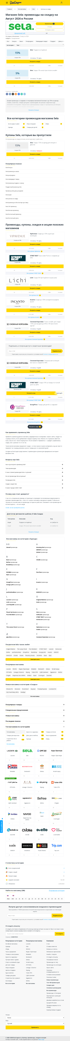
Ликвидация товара (41, 41)
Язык (7, 1020)
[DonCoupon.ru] (13, 2)
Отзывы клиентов (52, 946)
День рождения (62, 41)
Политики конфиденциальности (50, 354)
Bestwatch (29, 957)
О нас (48, 944)
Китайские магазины (11, 944)
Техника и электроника (12, 954)
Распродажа (29, 41)
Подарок (52, 41)
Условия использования (53, 974)
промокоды (11, 547)
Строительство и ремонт (13, 978)
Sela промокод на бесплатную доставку (17, 202)
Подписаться (57, 351)
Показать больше (33, 110)
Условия (60, 65)
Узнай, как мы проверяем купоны (15, 507)
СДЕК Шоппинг (30, 975)
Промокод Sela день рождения (14, 191)
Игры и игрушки (10, 967)
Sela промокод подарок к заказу (15, 183)
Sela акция (8, 195)
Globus (28, 959)
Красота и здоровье (11, 957)
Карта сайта (50, 967)
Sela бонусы (9, 167)
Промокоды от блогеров (54, 993)
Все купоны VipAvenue (35, 251)
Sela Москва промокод (12, 210)
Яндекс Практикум (31, 951)
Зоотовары (9, 981)
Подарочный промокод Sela (13, 187)
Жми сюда (41, 1039)
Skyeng (28, 970)
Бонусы (14, 41)
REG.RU (28, 949)
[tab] (8, 895)
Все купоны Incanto (34, 317)
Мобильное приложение (54, 951)
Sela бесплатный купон (12, 218)
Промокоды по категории (54, 965)
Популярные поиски (52, 959)
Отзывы (50, 26)
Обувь (7, 949)
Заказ (21, 41)
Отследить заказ (49, 30)
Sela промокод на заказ (12, 171)
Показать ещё (34, 426)
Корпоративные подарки (54, 1010)
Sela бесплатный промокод (13, 214)
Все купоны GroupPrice (34, 422)
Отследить (59, 933)
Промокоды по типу (52, 962)
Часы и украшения (11, 951)
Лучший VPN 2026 (52, 1003)
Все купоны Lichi (34, 295)
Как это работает (1, 826)
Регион (8, 1015)
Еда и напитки (9, 973)
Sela (27, 946)
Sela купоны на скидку (12, 198)
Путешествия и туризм (12, 959)
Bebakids (28, 954)
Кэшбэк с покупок (52, 954)
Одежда (8, 946)
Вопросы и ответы (52, 949)
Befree (28, 981)
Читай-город (29, 962)
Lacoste (28, 944)
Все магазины (35, 696)
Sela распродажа (10, 175)
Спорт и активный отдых (13, 962)
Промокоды (49, 23)
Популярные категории (56, 890)
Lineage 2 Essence (31, 967)
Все (8, 41)
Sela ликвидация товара (12, 179)
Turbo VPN (29, 973)
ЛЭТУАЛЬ (28, 965)
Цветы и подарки (10, 970)
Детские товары (10, 965)
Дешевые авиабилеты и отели (55, 1000)
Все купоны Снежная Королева (35, 339)
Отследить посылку (52, 957)
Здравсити (29, 978)
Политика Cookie (51, 977)
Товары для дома (11, 975)
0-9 (12, 899)
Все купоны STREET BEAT (35, 273)
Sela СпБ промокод (11, 206)
